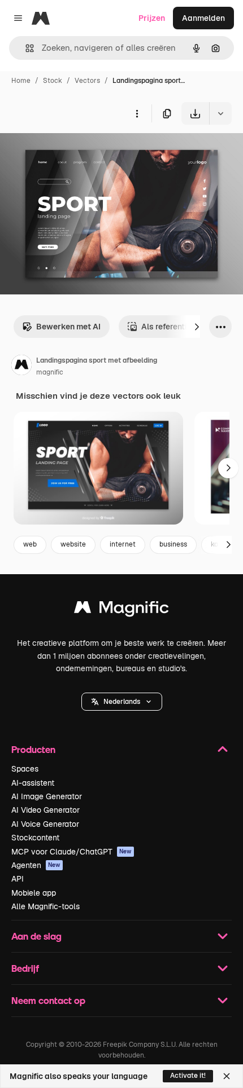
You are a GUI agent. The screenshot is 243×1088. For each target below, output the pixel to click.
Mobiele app (33, 893)
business (173, 544)
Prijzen (151, 18)
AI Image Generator (46, 796)
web (30, 544)
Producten (33, 749)
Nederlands (121, 701)
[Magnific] (121, 610)
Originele (74, 151)
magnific (49, 372)
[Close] (226, 1076)
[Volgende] (196, 326)
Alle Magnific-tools (45, 906)
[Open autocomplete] (25, 48)
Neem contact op (48, 1000)
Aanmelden (203, 18)
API (17, 879)
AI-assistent (32, 783)
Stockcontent (35, 837)
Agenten (35, 865)
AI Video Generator (45, 810)
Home (21, 80)
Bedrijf (25, 968)
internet (123, 544)
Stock (52, 80)
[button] (121, 702)
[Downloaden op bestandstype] (220, 113)
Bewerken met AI (68, 326)
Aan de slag (36, 936)
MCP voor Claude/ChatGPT (71, 852)
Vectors (87, 80)
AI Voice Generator (45, 824)
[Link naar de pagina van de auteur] (21, 366)
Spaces (24, 769)
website (73, 544)
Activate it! (188, 1075)
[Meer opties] (136, 113)
